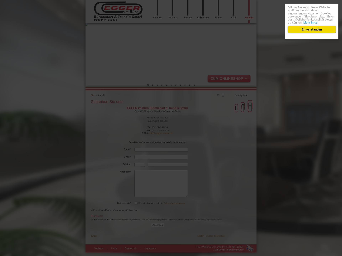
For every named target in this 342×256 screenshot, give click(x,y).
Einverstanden (312, 29)
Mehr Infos (310, 22)
